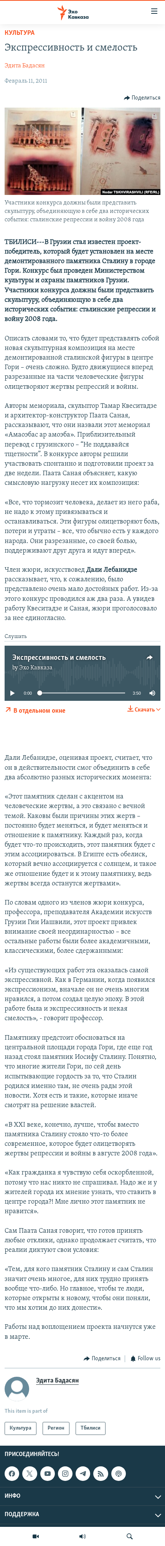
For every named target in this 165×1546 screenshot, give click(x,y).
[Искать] (129, 1536)
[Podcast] (118, 1473)
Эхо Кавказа (36, 668)
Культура (20, 33)
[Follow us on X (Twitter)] (29, 1473)
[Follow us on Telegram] (83, 1473)
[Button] (142, 98)
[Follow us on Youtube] (47, 1473)
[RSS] (100, 1473)
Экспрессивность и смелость (59, 658)
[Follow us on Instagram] (65, 1473)
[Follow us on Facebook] (12, 1473)
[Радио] (82, 1536)
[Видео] (35, 1536)
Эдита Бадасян (25, 66)
